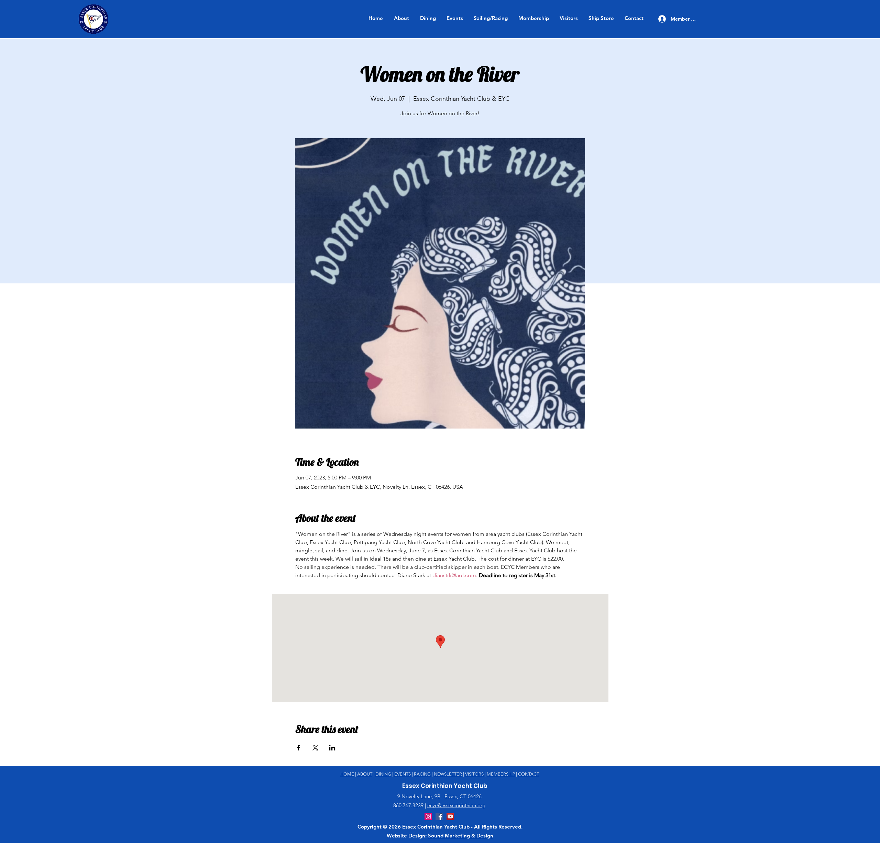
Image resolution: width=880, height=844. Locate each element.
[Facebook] (439, 816)
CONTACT (528, 774)
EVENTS (402, 774)
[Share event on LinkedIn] (332, 747)
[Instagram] (428, 816)
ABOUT (364, 774)
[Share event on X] (315, 747)
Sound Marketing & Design (460, 835)
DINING (383, 774)
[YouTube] (450, 816)
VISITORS (474, 774)
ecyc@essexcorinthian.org (456, 805)
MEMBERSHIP (501, 774)
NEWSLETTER (448, 774)
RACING (422, 774)
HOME (347, 774)
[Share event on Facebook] (298, 747)
